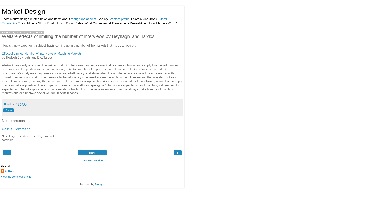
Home (92, 153)
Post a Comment (16, 129)
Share (8, 110)
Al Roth (10, 171)
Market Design (23, 11)
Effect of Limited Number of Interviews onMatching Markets (41, 53)
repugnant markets (83, 19)
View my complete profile (16, 176)
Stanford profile (119, 19)
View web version (92, 160)
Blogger (99, 184)
